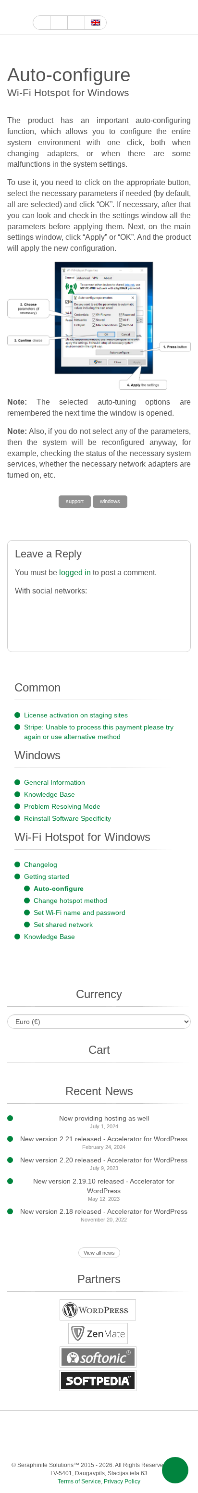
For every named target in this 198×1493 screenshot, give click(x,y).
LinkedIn (136, 1426)
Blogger (49, 1445)
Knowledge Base (49, 794)
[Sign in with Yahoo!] (100, 607)
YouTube (49, 7)
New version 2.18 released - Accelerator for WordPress (103, 1211)
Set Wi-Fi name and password (79, 912)
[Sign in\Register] (185, 18)
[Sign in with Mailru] (23, 627)
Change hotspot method (70, 900)
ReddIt (93, 7)
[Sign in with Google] (42, 607)
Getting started (46, 876)
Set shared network (63, 924)
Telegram (69, 1445)
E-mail (165, 1445)
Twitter (71, 7)
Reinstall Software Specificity (67, 818)
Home (41, 22)
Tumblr (174, 1426)
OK (126, 1445)
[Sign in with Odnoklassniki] (42, 627)
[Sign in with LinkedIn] (119, 607)
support (75, 501)
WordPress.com (30, 1445)
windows (110, 501)
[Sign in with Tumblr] (138, 607)
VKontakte (88, 1445)
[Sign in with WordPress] (81, 607)
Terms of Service (79, 1481)
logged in (75, 572)
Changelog (40, 864)
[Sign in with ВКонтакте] (157, 607)
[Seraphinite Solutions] (16, 17)
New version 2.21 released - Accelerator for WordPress (103, 1139)
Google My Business (38, 7)
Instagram (82, 7)
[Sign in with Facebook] (23, 607)
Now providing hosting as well (104, 1118)
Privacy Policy (122, 1481)
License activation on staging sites (76, 715)
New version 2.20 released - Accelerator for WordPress (103, 1160)
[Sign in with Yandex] (61, 627)
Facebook (60, 7)
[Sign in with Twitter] (61, 607)
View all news (99, 1253)
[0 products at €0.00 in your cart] (168, 18)
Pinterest (155, 1426)
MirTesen (107, 1445)
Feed (145, 1445)
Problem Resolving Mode (62, 806)
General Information (54, 782)
